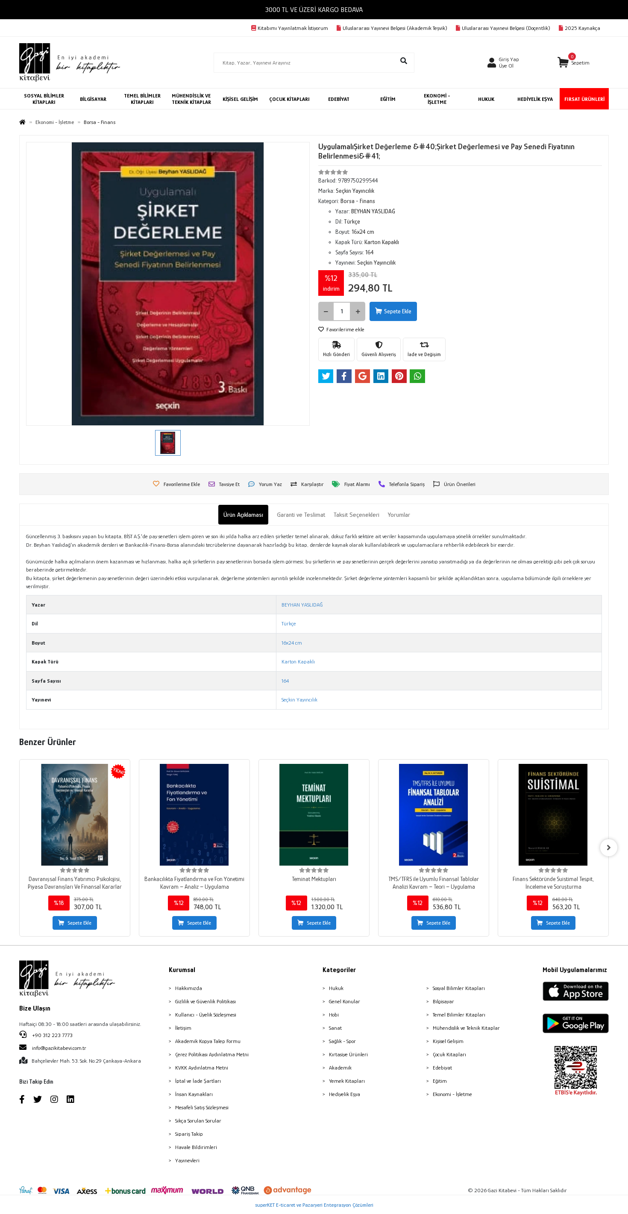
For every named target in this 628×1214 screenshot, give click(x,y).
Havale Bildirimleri (196, 1147)
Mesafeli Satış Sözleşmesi (202, 1107)
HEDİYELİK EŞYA (535, 99)
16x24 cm (292, 642)
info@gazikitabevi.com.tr (59, 1048)
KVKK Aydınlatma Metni (201, 1067)
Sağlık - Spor (342, 1041)
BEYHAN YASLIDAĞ (302, 604)
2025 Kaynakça (582, 28)
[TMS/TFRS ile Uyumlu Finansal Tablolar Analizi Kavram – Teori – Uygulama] (433, 815)
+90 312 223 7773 (52, 1035)
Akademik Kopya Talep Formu (208, 1041)
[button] (573, 62)
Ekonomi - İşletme (452, 1094)
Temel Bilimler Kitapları (459, 1014)
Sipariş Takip (189, 1134)
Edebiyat (442, 1067)
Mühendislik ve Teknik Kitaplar (466, 1028)
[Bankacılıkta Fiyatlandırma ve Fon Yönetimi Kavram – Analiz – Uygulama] (194, 815)
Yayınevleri (187, 1160)
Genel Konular (344, 1001)
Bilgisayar (443, 1001)
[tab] (243, 515)
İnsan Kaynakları (194, 1094)
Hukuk (336, 988)
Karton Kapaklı (298, 661)
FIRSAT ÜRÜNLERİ (584, 99)
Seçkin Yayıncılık (299, 699)
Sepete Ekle (397, 311)
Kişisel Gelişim (448, 1041)
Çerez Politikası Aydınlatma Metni (212, 1054)
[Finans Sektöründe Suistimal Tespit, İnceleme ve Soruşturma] (553, 815)
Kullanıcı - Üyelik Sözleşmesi (205, 1014)
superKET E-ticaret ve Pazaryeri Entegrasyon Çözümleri (314, 1205)
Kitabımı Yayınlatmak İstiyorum (293, 28)
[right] (608, 847)
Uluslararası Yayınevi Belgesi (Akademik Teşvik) (395, 28)
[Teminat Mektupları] (314, 815)
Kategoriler (339, 970)
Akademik (340, 1067)
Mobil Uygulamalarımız (575, 970)
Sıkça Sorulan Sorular (198, 1120)
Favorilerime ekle (344, 329)
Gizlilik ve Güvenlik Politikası (205, 1001)
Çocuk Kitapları (449, 1054)
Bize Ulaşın (34, 1008)
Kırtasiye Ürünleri (348, 1054)
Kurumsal (182, 970)
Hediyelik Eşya (344, 1094)
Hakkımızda (188, 988)
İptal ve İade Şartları (198, 1081)
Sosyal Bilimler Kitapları (459, 988)
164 (285, 681)
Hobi (334, 1014)
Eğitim (440, 1081)
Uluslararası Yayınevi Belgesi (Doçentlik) (506, 28)
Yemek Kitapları (347, 1081)
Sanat (335, 1028)
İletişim (183, 1028)
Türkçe (289, 623)
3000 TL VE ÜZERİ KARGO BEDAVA (314, 10)
